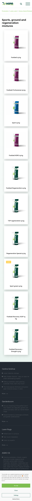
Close (16, 490)
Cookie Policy (16, 499)
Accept (16, 485)
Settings (16, 495)
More (4, 393)
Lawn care (13, 11)
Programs (5, 11)
